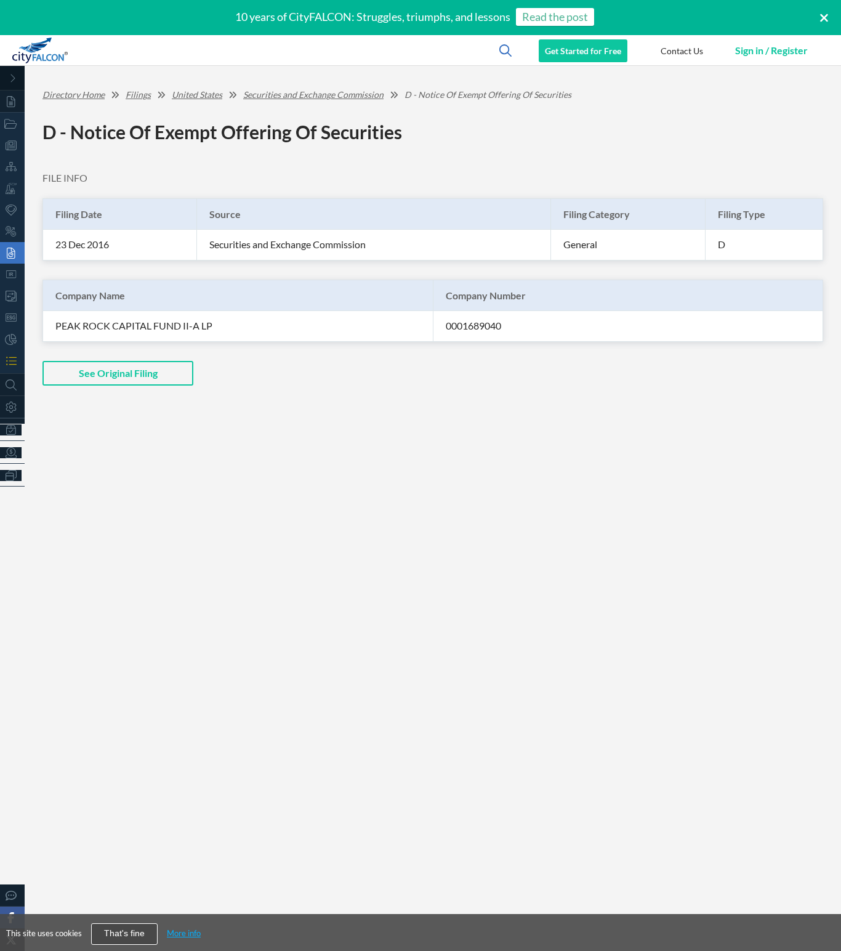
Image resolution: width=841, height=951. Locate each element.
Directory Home (73, 94)
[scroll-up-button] (820, 904)
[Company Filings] (12, 253)
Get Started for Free (583, 51)
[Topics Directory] (12, 123)
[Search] (12, 384)
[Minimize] (12, 78)
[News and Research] (12, 145)
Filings (138, 94)
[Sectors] (12, 188)
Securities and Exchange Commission (313, 94)
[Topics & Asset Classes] (12, 166)
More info (184, 933)
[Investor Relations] (12, 274)
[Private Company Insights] (12, 339)
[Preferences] (12, 407)
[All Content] (12, 101)
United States (197, 94)
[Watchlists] (12, 360)
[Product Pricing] (12, 452)
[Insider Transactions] (12, 296)
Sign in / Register (771, 50)
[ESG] (12, 317)
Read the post (555, 16)
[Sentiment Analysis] (12, 231)
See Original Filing (118, 373)
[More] (12, 475)
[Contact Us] (12, 895)
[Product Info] (12, 429)
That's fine (124, 933)
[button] (682, 50)
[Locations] (12, 210)
